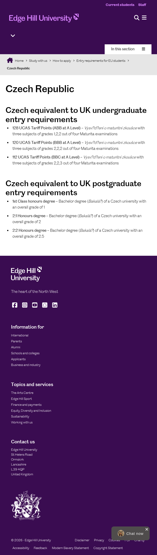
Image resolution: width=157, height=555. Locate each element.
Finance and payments (26, 405)
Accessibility (20, 548)
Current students (120, 5)
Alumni (15, 347)
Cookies (114, 540)
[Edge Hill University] (26, 280)
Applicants (18, 359)
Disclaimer (82, 540)
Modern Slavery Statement (70, 548)
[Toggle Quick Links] (13, 36)
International (19, 335)
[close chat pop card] (147, 529)
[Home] (44, 19)
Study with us (38, 61)
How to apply (62, 61)
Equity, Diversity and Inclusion (31, 411)
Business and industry (25, 365)
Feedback (40, 548)
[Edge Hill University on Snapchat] (44, 307)
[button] (130, 533)
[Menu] (144, 18)
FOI (127, 540)
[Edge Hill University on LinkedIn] (54, 307)
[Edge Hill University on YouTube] (34, 307)
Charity (139, 540)
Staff (142, 5)
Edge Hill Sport (21, 399)
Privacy (99, 540)
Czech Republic (18, 68)
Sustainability (20, 416)
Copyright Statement (108, 548)
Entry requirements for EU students (100, 61)
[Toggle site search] (137, 18)
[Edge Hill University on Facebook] (15, 307)
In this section (123, 49)
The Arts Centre (22, 393)
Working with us (22, 422)
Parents (16, 341)
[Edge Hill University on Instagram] (24, 307)
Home (19, 61)
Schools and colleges (25, 353)
